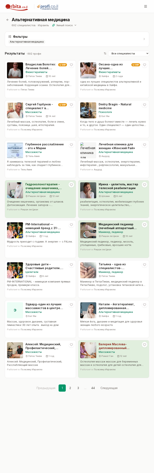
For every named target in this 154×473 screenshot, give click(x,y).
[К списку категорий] (7, 20)
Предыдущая (45, 388)
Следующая (109, 388)
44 (93, 388)
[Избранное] (71, 65)
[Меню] (145, 6)
